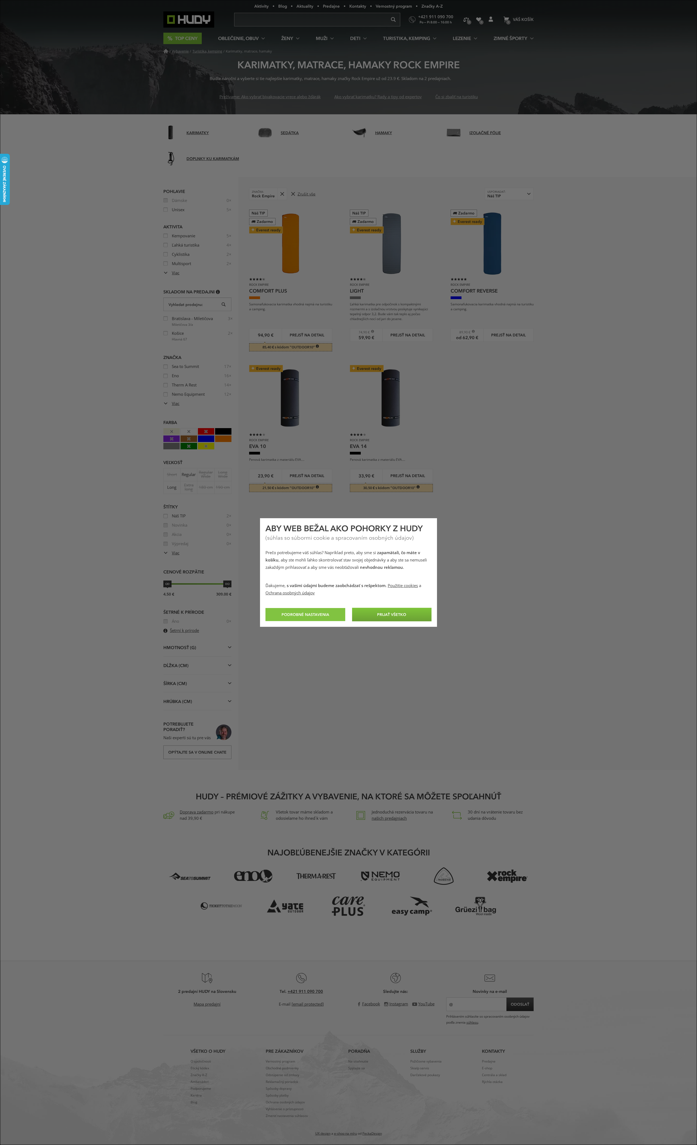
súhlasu (472, 1022)
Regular (189, 475)
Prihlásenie (491, 19)
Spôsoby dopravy (279, 1088)
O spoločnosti (201, 1061)
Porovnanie (466, 19)
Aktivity (261, 6)
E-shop (487, 1068)
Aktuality (304, 6)
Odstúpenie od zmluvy (282, 1075)
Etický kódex (200, 1068)
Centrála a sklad (494, 1075)
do (227, 583)
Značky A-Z (432, 6)
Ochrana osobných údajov (290, 593)
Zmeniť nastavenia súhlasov (287, 1115)
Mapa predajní (207, 1004)
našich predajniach (389, 818)
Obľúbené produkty (478, 19)
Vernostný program (394, 6)
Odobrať (282, 194)
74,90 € (362, 332)
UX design (323, 1133)
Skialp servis (419, 1068)
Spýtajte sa (356, 1068)
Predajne (331, 6)
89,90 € (462, 332)
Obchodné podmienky (282, 1068)
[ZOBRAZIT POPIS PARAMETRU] (218, 291)
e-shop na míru (345, 1133)
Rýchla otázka (492, 1081)
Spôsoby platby (277, 1095)
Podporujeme (201, 1088)
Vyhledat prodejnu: (186, 304)
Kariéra (196, 1095)
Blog (282, 6)
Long (171, 487)
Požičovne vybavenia (426, 1061)
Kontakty (357, 6)
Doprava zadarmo (196, 812)
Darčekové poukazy (425, 1075)
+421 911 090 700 (305, 991)
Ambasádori (200, 1081)
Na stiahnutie (358, 1061)
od (167, 583)
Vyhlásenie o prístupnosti (285, 1109)
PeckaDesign (372, 1133)
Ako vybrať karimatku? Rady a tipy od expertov (378, 97)
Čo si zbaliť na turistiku (456, 97)
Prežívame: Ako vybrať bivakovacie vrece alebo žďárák (270, 97)
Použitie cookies (403, 586)
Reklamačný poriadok (282, 1081)
